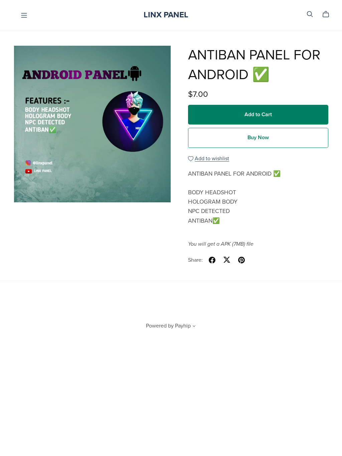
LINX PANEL (166, 15)
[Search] (310, 14)
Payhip (183, 325)
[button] (194, 326)
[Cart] (328, 14)
